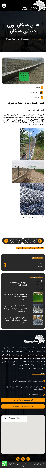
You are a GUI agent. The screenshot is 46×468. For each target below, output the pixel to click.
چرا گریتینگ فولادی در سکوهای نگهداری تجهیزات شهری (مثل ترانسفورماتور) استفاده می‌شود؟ (16, 320)
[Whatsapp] (23, 459)
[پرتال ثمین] (23, 466)
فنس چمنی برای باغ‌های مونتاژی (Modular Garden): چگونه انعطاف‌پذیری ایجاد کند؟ (15, 297)
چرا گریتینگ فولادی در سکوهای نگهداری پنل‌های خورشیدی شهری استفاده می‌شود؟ (15, 308)
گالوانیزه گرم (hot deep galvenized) (18, 283)
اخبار (34, 39)
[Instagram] (28, 459)
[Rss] (18, 459)
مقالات (40, 264)
